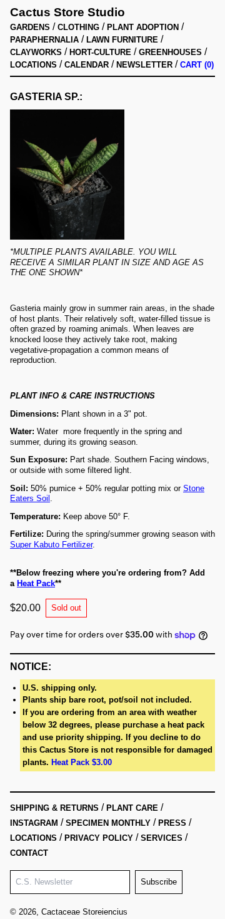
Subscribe (159, 881)
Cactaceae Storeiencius (84, 911)
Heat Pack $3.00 (81, 762)
